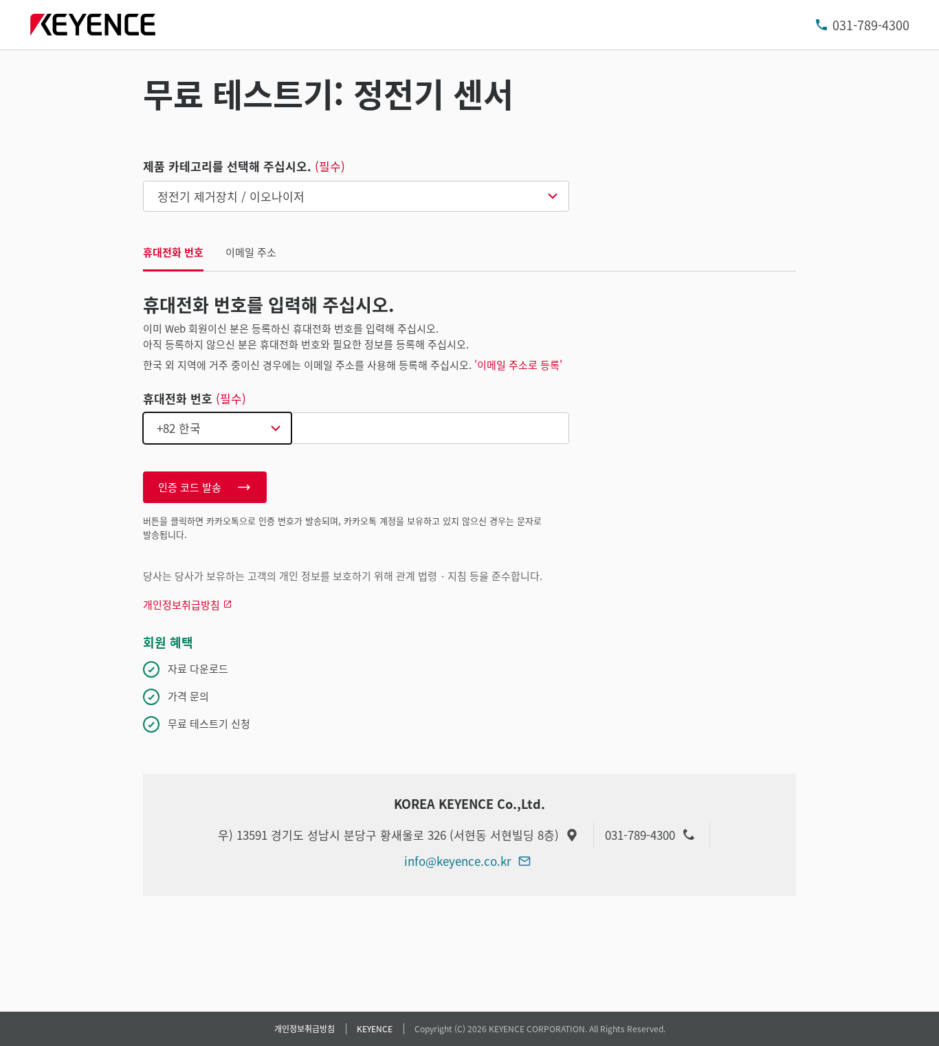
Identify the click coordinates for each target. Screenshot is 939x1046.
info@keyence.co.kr (457, 860)
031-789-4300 (870, 25)
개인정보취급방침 (304, 1028)
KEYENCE (375, 1028)
